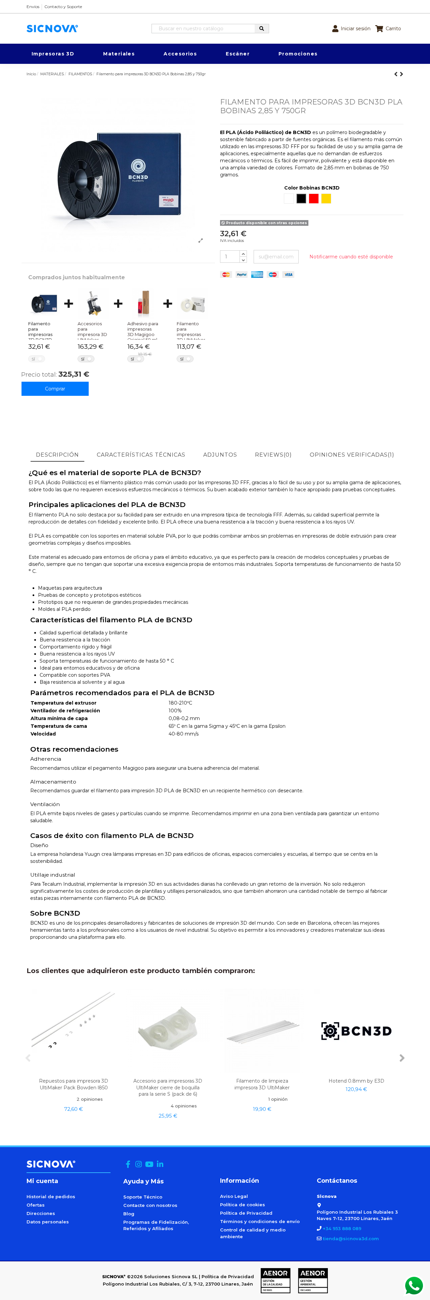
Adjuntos (220, 455)
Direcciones (41, 1213)
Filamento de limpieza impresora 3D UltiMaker (262, 1084)
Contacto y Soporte (63, 6)
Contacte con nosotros (150, 1205)
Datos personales (48, 1221)
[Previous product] (397, 74)
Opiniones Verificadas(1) (352, 455)
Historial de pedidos (51, 1196)
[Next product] (401, 74)
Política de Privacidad (246, 1213)
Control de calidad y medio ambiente (253, 1233)
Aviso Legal (234, 1196)
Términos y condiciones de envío (260, 1221)
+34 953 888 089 (342, 1228)
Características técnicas (141, 455)
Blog (128, 1213)
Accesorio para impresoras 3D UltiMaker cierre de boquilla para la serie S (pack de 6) (167, 1087)
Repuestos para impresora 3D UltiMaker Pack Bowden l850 (73, 1084)
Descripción (57, 455)
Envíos (33, 6)
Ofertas (36, 1205)
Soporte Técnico (142, 1197)
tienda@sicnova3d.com (351, 1238)
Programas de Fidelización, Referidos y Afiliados (156, 1225)
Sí (33, 359)
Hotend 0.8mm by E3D (356, 1081)
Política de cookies (242, 1204)
